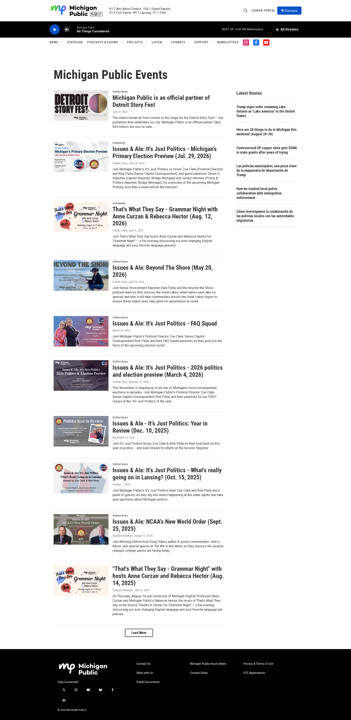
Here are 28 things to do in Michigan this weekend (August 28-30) (266, 131)
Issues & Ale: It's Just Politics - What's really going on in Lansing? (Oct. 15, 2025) (167, 474)
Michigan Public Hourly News (208, 663)
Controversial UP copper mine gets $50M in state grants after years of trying (266, 150)
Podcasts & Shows (102, 42)
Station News (120, 91)
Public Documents (148, 682)
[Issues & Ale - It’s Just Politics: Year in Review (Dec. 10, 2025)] (81, 431)
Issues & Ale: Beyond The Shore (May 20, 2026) (163, 271)
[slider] (73, 29)
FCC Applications (254, 672)
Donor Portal (263, 10)
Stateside (75, 42)
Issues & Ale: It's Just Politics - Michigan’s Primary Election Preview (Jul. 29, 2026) (165, 152)
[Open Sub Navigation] (61, 42)
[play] (54, 29)
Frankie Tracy (120, 163)
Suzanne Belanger (123, 535)
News (54, 42)
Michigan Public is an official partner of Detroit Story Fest (161, 101)
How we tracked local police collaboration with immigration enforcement (259, 193)
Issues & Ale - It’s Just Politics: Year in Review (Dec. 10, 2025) (160, 427)
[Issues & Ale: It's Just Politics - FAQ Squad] (81, 331)
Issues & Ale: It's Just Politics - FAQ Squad (165, 323)
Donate (291, 11)
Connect (178, 42)
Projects (135, 42)
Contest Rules (199, 672)
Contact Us (143, 663)
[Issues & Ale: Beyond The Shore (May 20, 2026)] (81, 275)
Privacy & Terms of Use (258, 663)
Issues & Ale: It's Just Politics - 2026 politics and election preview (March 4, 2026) (168, 371)
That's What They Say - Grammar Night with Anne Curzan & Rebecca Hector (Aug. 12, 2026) (165, 216)
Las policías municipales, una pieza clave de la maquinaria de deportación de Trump (266, 170)
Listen (157, 42)
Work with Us (144, 672)
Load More (138, 633)
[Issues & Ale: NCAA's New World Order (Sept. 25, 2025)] (81, 529)
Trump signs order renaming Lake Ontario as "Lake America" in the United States (265, 111)
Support (201, 42)
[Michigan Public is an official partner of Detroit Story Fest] (81, 105)
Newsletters (228, 42)
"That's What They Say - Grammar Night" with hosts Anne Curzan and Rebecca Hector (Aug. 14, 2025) (168, 575)
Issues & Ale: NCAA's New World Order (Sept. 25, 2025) (167, 525)
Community (119, 142)
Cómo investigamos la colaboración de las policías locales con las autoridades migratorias (265, 216)
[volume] (66, 29)
